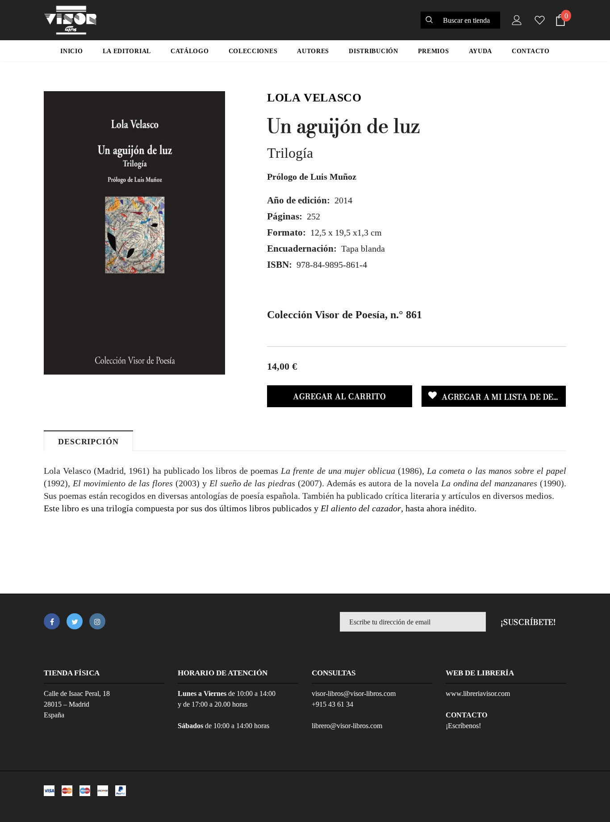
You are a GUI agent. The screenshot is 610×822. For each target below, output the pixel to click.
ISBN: (279, 264)
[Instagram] (97, 621)
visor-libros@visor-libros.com (354, 693)
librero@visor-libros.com (347, 725)
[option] (134, 233)
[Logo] (70, 20)
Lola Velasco (314, 97)
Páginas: (284, 216)
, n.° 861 (344, 314)
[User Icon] (515, 20)
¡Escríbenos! (463, 725)
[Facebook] (52, 621)
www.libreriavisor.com (478, 693)
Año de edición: (298, 200)
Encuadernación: (302, 248)
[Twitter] (75, 621)
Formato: (286, 232)
